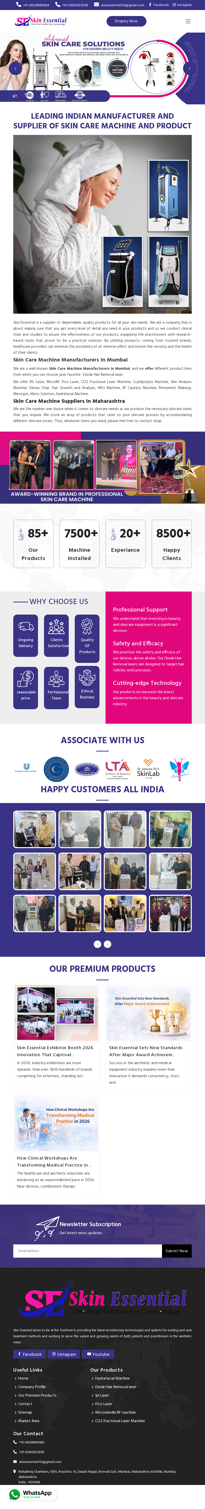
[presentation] (97, 944)
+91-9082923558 (75, 5)
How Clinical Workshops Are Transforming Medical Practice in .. (54, 1162)
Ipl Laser (102, 1396)
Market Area (28, 1421)
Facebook (32, 1354)
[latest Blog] (56, 1013)
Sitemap (25, 1413)
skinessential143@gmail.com (122, 5)
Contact (25, 1404)
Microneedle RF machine (115, 1413)
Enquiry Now (126, 21)
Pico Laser (103, 1404)
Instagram (184, 5)
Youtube (100, 1354)
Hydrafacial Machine (112, 1379)
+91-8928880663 (36, 5)
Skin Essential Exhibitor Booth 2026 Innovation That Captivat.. (55, 1052)
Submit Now (177, 1251)
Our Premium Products (37, 1396)
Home (23, 1379)
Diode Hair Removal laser (115, 1387)
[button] (15, 68)
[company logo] (40, 21)
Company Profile (32, 1387)
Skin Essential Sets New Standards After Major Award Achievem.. (145, 1052)
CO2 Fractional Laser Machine (120, 1421)
